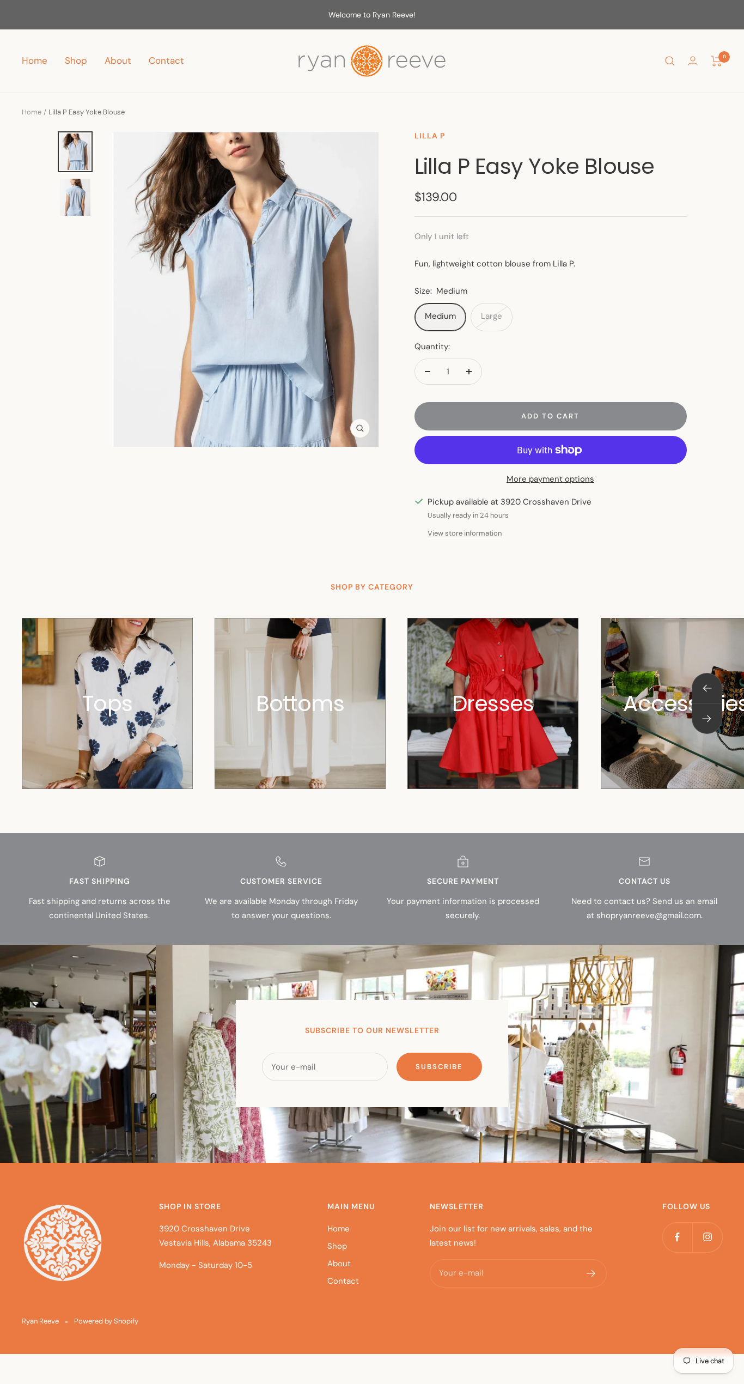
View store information (465, 533)
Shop (76, 60)
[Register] (591, 1273)
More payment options (550, 479)
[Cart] (716, 61)
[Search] (670, 61)
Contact (166, 60)
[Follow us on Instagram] (707, 1237)
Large (491, 316)
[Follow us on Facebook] (677, 1237)
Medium (440, 316)
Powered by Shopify (106, 1321)
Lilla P (429, 136)
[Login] (693, 60)
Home (34, 60)
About (118, 60)
